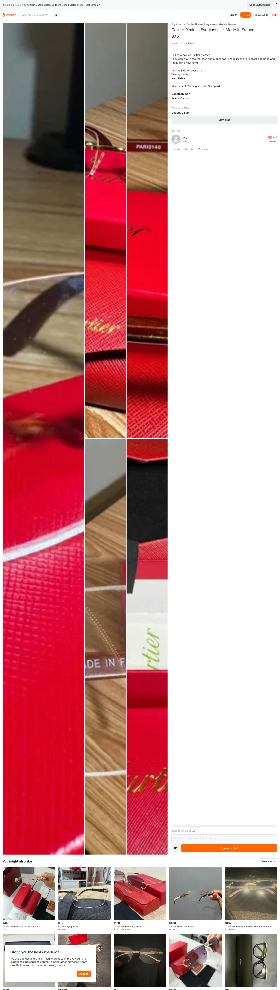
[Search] (56, 15)
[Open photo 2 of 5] (105, 230)
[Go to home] (9, 14)
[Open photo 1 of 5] (43, 439)
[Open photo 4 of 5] (105, 647)
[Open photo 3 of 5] (147, 230)
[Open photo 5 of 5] (147, 647)
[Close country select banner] (276, 3)
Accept (83, 973)
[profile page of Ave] (176, 139)
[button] (268, 861)
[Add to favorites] (175, 848)
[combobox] (37, 15)
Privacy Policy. (56, 965)
